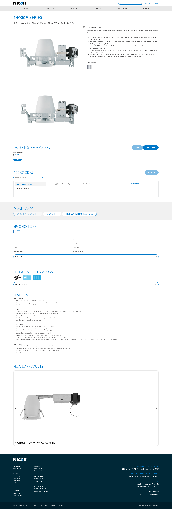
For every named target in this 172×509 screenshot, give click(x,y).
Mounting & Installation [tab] (24, 184)
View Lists (151, 147)
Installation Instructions (79, 213)
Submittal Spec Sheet (28, 213)
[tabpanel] (103, 189)
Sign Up (147, 3)
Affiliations (44, 505)
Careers (53, 505)
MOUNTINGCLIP (135, 184)
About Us (69, 505)
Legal (35, 505)
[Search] (141, 3)
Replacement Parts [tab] (22, 188)
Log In (157, 3)
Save (137, 147)
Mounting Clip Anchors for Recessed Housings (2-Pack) (78, 184)
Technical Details (20, 257)
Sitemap (60, 505)
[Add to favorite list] (84, 27)
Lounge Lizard (154, 505)
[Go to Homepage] (20, 3)
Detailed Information (21, 284)
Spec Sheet (52, 213)
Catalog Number (18, 152)
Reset (17, 159)
